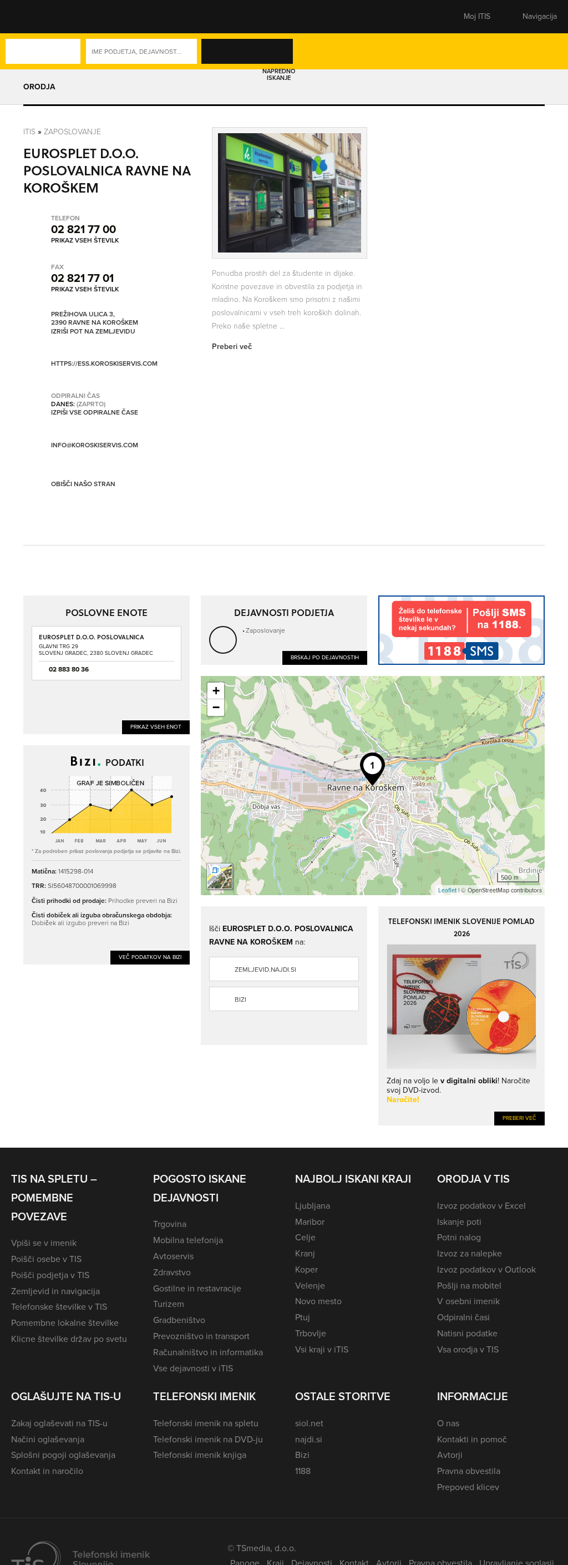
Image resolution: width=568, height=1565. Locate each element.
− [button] (216, 707)
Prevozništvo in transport (201, 1336)
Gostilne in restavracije (197, 1288)
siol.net (309, 1423)
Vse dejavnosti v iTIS (193, 1368)
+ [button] (216, 691)
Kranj (305, 1253)
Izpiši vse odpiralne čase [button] (94, 412)
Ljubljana (312, 1205)
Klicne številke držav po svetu (69, 1338)
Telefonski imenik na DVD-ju (208, 1439)
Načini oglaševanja (47, 1439)
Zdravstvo (172, 1272)
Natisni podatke (467, 1333)
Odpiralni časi (463, 1317)
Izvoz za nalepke (469, 1253)
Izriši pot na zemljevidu (93, 331)
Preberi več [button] (232, 346)
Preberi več (519, 1118)
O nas (448, 1423)
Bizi (240, 999)
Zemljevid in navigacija (55, 1291)
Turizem (168, 1304)
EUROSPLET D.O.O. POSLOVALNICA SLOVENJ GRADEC (91, 640)
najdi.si (308, 1439)
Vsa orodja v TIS (468, 1349)
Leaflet (447, 890)
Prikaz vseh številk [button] (85, 240)
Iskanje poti (459, 1221)
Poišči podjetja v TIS (50, 1275)
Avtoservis (173, 1256)
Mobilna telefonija (188, 1240)
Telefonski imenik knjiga (199, 1454)
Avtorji (450, 1454)
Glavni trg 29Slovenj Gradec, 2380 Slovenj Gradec (96, 649)
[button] (30, 16)
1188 (303, 1471)
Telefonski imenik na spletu (205, 1423)
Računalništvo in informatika (208, 1352)
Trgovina (169, 1224)
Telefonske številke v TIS (59, 1306)
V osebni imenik (468, 1301)
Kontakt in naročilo (47, 1471)
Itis (29, 131)
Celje (305, 1237)
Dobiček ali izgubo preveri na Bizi (80, 922)
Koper (306, 1269)
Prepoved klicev (468, 1487)
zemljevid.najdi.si (265, 970)
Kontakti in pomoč (472, 1439)
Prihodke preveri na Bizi (143, 900)
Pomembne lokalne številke (65, 1322)
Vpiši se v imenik (44, 1242)
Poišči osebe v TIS (46, 1259)
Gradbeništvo (179, 1320)
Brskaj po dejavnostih (325, 657)
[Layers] (219, 876)
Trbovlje (310, 1333)
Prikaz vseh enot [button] (155, 727)
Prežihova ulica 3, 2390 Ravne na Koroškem (94, 318)
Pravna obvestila (468, 1471)
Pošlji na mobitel (469, 1285)
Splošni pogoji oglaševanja (63, 1454)
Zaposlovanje (72, 131)
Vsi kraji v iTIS (321, 1349)
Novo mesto (318, 1301)
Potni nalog (459, 1237)
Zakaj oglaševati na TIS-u (59, 1423)
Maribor (309, 1221)
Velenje (310, 1285)
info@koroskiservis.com (94, 445)
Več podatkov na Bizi (150, 957)
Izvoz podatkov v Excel (481, 1205)
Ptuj (302, 1317)
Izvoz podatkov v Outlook (486, 1269)
